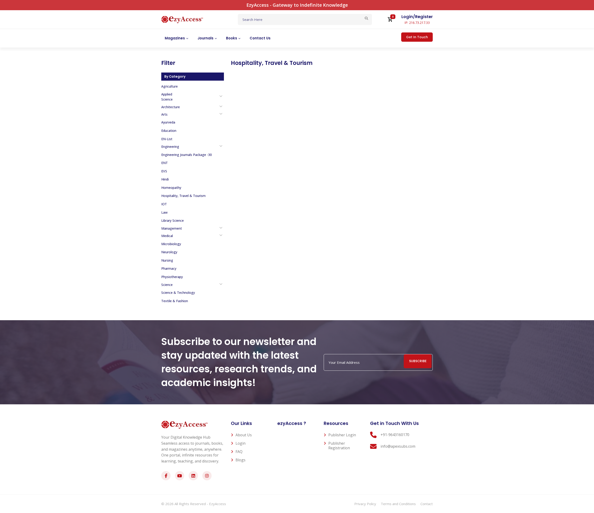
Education (168, 130)
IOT (164, 204)
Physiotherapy (172, 277)
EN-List (166, 139)
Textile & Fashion (174, 301)
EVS (164, 171)
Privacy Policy (365, 503)
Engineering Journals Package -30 (186, 154)
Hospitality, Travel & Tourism (183, 195)
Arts (164, 114)
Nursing (167, 260)
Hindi (165, 179)
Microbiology (171, 244)
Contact (426, 503)
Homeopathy (171, 187)
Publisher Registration (339, 445)
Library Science (172, 220)
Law (164, 212)
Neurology (169, 252)
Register (424, 16)
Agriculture (169, 86)
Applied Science (167, 96)
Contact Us (260, 38)
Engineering (170, 146)
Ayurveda (168, 122)
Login (407, 16)
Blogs (240, 460)
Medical (167, 236)
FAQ (239, 451)
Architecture (170, 107)
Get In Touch (417, 37)
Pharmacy (168, 268)
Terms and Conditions (398, 503)
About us (244, 435)
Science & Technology (178, 292)
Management (171, 228)
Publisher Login (342, 435)
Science (167, 284)
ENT (164, 163)
